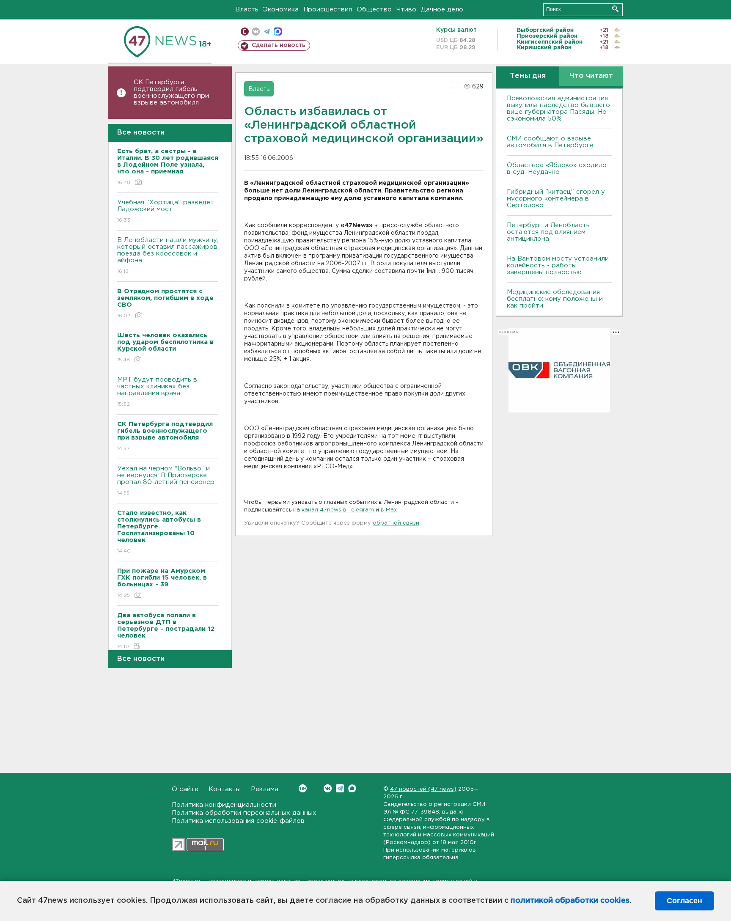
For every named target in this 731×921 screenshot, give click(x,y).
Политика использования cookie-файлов (238, 821)
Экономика (281, 9)
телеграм (267, 31)
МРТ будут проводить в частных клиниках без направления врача (157, 392)
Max (352, 788)
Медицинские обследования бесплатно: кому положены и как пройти (555, 298)
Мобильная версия (245, 31)
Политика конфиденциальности (224, 805)
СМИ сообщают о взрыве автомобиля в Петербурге (550, 142)
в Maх (389, 510)
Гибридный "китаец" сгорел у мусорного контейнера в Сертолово (556, 198)
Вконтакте (328, 788)
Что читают (591, 76)
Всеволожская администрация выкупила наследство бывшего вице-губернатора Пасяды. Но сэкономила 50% (558, 108)
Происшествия (327, 9)
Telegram (340, 788)
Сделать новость (278, 45)
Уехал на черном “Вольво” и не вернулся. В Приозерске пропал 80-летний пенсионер (165, 480)
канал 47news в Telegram (338, 510)
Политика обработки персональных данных (244, 813)
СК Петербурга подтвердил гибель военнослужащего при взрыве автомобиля (171, 92)
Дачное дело (442, 9)
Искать (615, 8)
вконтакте (256, 31)
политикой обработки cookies (570, 900)
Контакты (225, 789)
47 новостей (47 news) (423, 789)
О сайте (185, 789)
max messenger (278, 31)
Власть (246, 9)
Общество (374, 9)
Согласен (684, 900)
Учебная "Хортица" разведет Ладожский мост (165, 211)
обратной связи (396, 523)
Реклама (264, 789)
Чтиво (406, 9)
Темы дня (528, 76)
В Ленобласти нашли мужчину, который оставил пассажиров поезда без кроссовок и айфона (167, 255)
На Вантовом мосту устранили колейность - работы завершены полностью (558, 265)
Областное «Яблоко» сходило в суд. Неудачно (557, 168)
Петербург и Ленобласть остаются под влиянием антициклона (548, 232)
